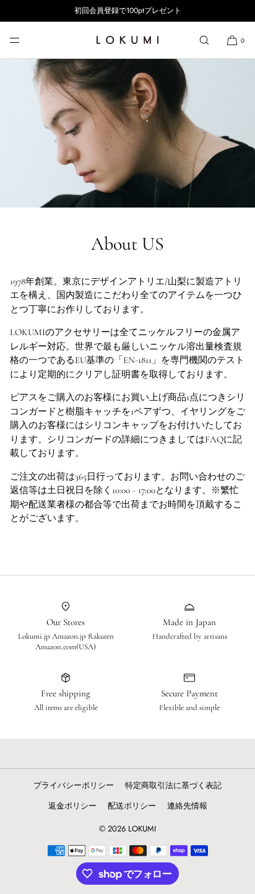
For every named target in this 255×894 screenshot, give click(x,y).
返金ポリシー (72, 806)
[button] (204, 40)
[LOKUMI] (127, 40)
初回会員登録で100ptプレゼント (127, 10)
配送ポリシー (132, 806)
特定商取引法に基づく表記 (173, 785)
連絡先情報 (187, 806)
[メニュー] (25, 40)
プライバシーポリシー (73, 785)
